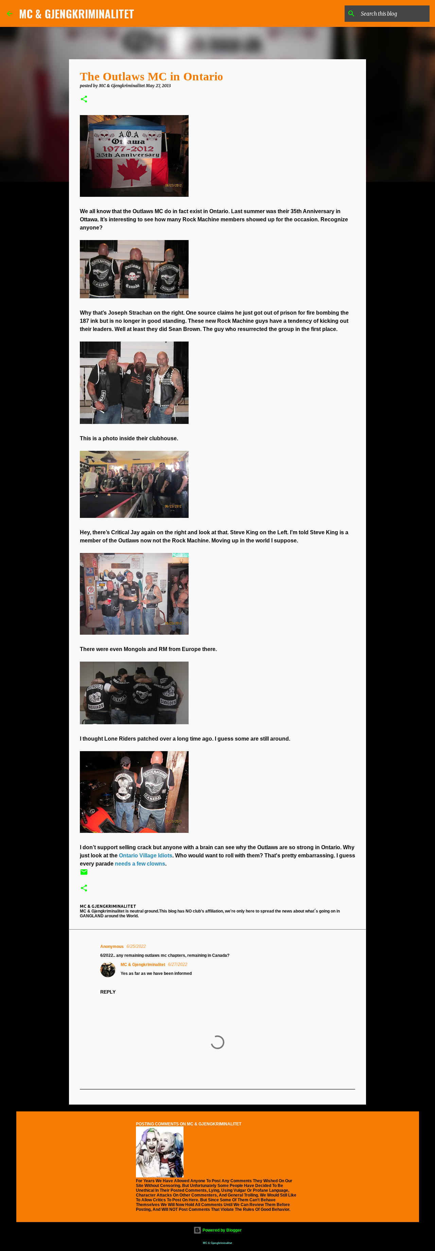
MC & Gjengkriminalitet (143, 964)
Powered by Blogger (222, 1230)
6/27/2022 (177, 964)
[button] (84, 99)
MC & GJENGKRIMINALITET (76, 13)
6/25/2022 (136, 946)
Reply (108, 992)
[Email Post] (84, 874)
